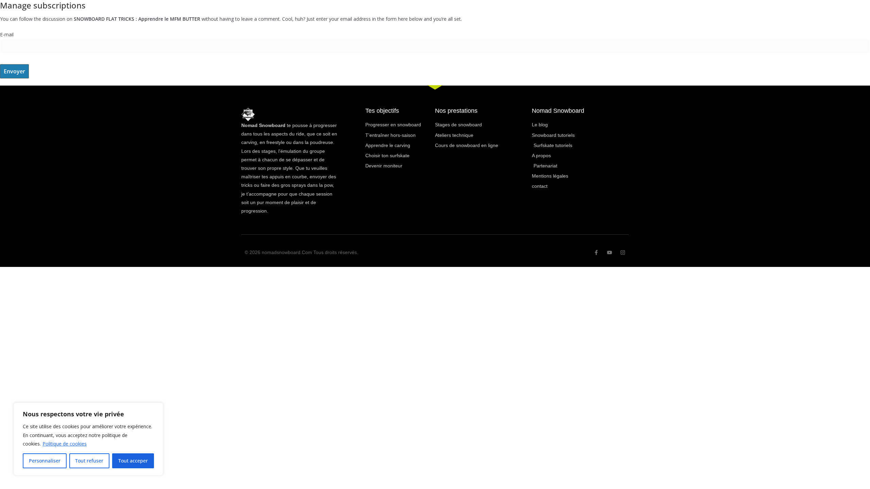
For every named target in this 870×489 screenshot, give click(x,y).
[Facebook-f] (596, 252)
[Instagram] (622, 252)
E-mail (7, 34)
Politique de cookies (64, 443)
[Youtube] (609, 252)
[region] (88, 439)
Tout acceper (133, 460)
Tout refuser (89, 460)
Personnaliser (44, 460)
